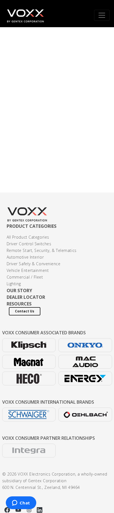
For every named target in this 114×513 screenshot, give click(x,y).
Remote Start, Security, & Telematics (42, 250)
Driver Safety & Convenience (34, 263)
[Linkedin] (39, 509)
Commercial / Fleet (25, 277)
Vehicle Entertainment (28, 270)
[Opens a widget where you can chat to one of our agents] (21, 503)
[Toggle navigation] (102, 15)
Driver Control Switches (29, 243)
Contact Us (24, 311)
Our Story (19, 290)
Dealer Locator (26, 297)
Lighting (14, 283)
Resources (19, 304)
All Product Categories (28, 237)
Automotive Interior (25, 257)
